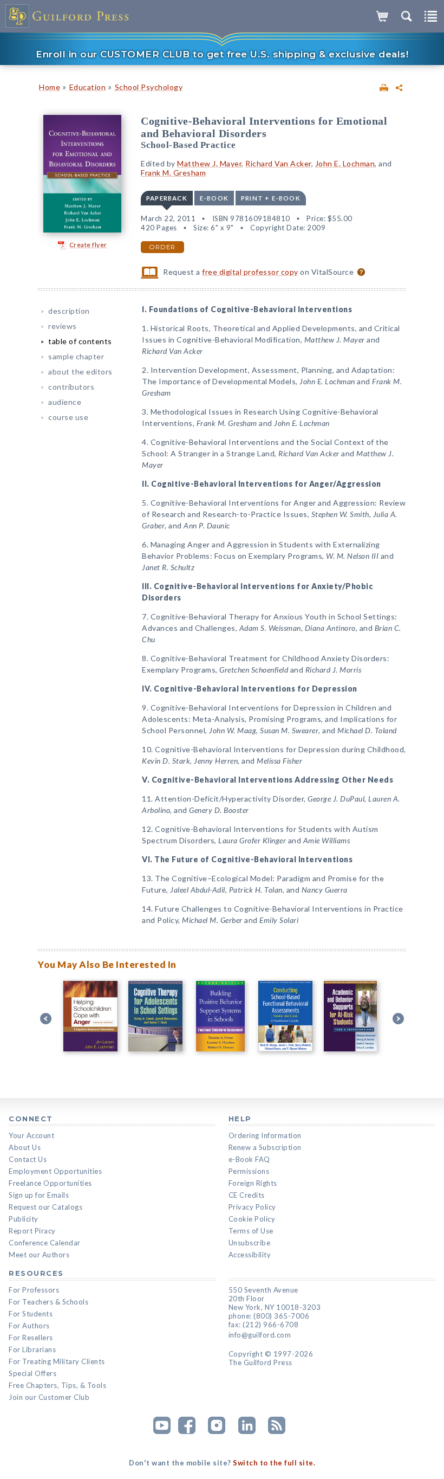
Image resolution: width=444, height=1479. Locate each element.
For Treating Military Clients (57, 1361)
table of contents (80, 341)
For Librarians (32, 1349)
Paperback (166, 198)
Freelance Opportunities (50, 1183)
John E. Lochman (345, 163)
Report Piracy (32, 1230)
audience (64, 401)
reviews (62, 326)
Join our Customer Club (49, 1397)
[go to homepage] (67, 16)
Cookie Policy (252, 1219)
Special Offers (32, 1373)
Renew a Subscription (265, 1147)
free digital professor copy (250, 271)
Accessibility (249, 1254)
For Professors (34, 1290)
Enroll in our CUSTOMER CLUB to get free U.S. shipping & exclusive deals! (222, 54)
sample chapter (76, 356)
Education (87, 87)
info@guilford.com (259, 1335)
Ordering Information (265, 1135)
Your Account (31, 1135)
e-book (214, 198)
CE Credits (246, 1195)
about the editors (80, 371)
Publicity (23, 1219)
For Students (31, 1313)
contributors (71, 386)
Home (49, 87)
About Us (25, 1147)
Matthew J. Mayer (209, 163)
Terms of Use (250, 1230)
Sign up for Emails (39, 1195)
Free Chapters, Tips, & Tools (57, 1385)
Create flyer (88, 245)
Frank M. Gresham (173, 172)
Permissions (249, 1171)
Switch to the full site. (274, 1462)
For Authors (29, 1325)
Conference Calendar (45, 1242)
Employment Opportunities (55, 1171)
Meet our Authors (39, 1254)
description (69, 310)
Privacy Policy (252, 1207)
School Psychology (149, 87)
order (162, 247)
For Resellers (31, 1337)
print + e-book (271, 198)
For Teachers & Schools (48, 1301)
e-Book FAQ (249, 1159)
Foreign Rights (252, 1183)
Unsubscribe (249, 1242)
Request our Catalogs (45, 1207)
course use (68, 417)
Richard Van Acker (278, 163)
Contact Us (28, 1159)
